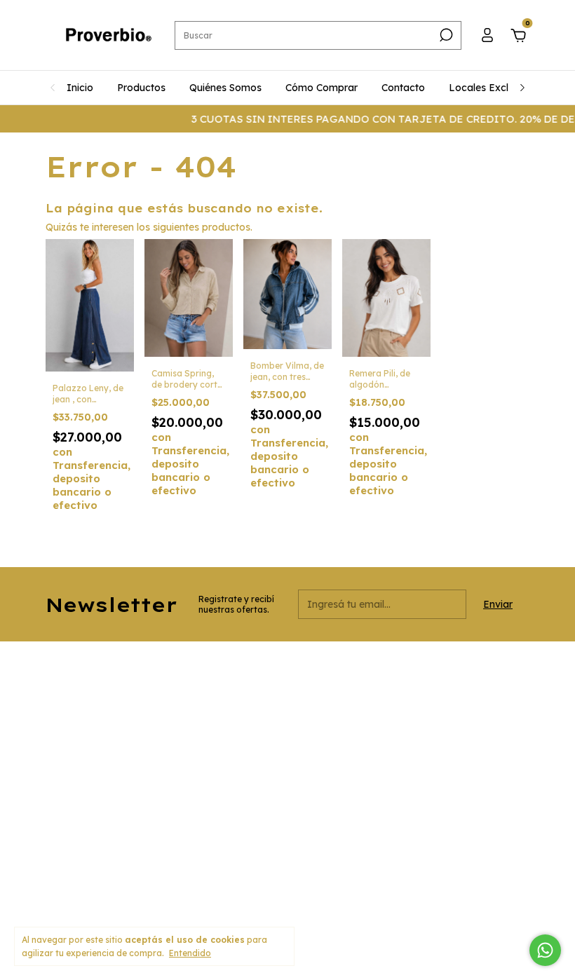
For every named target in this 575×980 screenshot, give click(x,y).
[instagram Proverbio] (387, 670)
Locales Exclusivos (493, 87)
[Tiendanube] (485, 898)
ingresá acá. (334, 897)
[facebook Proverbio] (412, 670)
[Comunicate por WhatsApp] (545, 950)
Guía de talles (74, 847)
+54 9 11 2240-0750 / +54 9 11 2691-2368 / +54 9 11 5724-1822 (279, 729)
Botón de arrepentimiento (90, 907)
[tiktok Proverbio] (436, 670)
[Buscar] (445, 35)
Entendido (190, 953)
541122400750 (243, 700)
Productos (141, 87)
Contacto (403, 87)
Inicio (80, 87)
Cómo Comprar (321, 87)
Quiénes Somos (225, 87)
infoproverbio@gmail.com (268, 759)
